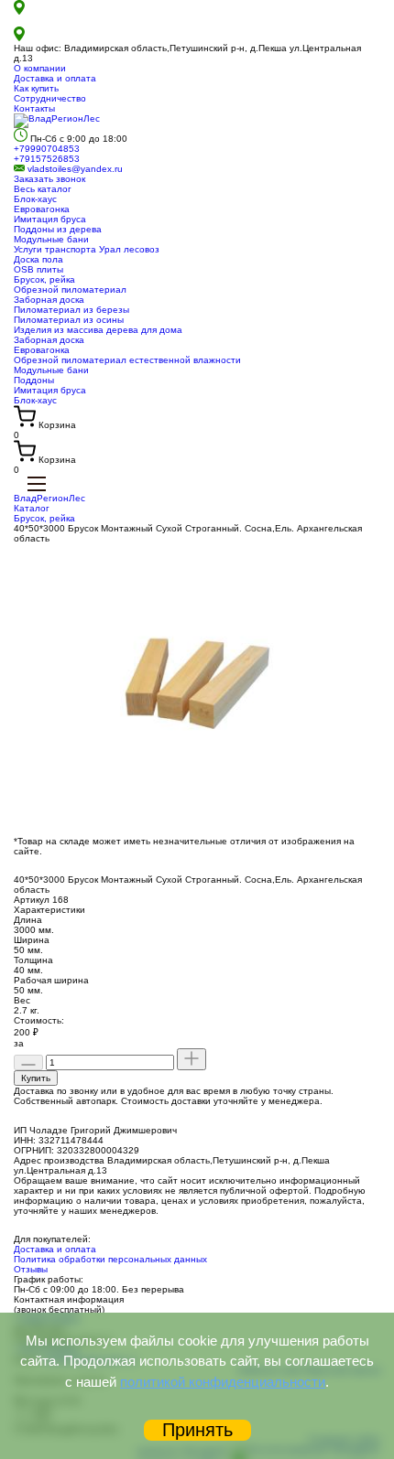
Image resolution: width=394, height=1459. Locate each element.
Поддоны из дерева (58, 229)
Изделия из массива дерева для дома (98, 330)
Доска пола (38, 259)
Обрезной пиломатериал (70, 289)
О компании (40, 68)
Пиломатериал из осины (69, 320)
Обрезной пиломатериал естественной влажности (127, 360)
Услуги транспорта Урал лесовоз (86, 249)
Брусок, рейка (44, 279)
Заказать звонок (49, 179)
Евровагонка (42, 209)
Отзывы (31, 1269)
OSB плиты (38, 269)
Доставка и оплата (55, 78)
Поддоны (34, 380)
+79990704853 (47, 149)
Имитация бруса (50, 219)
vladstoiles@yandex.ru (75, 169)
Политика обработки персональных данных (110, 1259)
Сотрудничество (50, 98)
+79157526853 (47, 159)
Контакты (34, 108)
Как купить (36, 88)
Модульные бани (51, 239)
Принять (197, 1430)
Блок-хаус (35, 199)
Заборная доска (49, 300)
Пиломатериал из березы (71, 310)
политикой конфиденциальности (222, 1381)
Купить (35, 1078)
